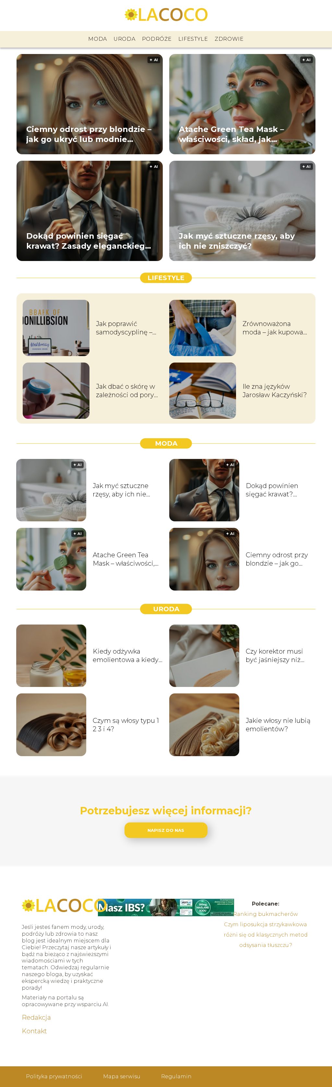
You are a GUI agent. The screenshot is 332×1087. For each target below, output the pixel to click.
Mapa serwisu (121, 1076)
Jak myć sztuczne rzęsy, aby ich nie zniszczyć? (237, 240)
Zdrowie (229, 39)
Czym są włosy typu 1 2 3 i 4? (126, 725)
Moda (97, 39)
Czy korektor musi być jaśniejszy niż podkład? (274, 655)
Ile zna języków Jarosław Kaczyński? (275, 391)
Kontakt (34, 1031)
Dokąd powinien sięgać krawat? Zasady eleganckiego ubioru (88, 241)
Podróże (157, 39)
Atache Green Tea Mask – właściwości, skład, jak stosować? (231, 134)
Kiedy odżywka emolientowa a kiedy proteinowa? (126, 655)
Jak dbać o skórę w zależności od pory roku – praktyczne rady (125, 391)
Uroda (124, 39)
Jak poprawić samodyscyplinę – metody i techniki (124, 328)
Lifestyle (193, 39)
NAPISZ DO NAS (166, 830)
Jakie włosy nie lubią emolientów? (278, 725)
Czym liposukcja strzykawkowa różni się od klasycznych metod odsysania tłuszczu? (266, 934)
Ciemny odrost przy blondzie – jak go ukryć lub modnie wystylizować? (88, 134)
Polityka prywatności (54, 1076)
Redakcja (36, 1017)
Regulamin (176, 1076)
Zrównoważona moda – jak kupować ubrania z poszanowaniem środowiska (275, 328)
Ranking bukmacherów (265, 914)
